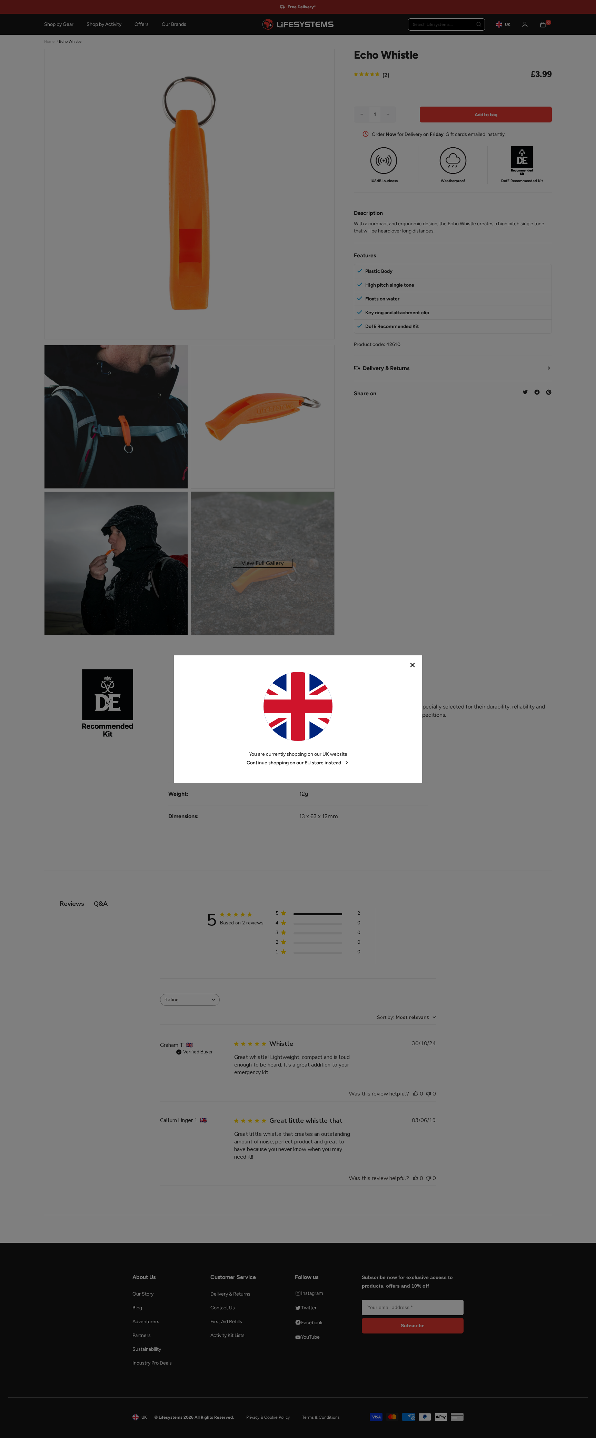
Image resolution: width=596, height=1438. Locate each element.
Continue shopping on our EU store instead (294, 763)
